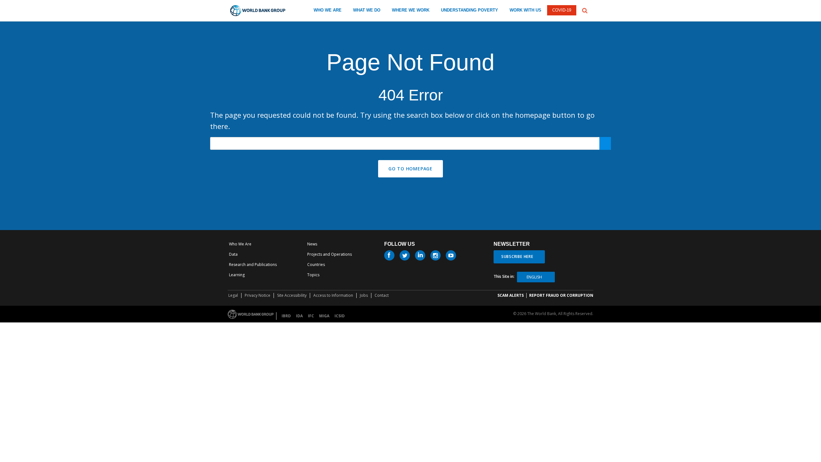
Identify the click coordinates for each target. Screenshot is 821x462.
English (534, 277)
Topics (313, 275)
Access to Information (333, 295)
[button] (585, 9)
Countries (316, 264)
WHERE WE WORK (410, 10)
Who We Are (240, 244)
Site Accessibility (292, 295)
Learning (237, 275)
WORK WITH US (525, 10)
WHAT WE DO (366, 10)
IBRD (286, 316)
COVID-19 (561, 10)
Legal (233, 295)
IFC (311, 316)
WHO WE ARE (328, 10)
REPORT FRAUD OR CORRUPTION (561, 295)
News (312, 244)
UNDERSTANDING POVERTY (469, 10)
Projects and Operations (329, 254)
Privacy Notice (257, 295)
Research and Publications (253, 264)
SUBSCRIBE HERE (517, 256)
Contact (382, 295)
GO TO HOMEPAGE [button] (410, 169)
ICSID (339, 316)
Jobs (364, 295)
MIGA (324, 316)
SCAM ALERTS (510, 295)
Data (233, 254)
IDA (299, 316)
